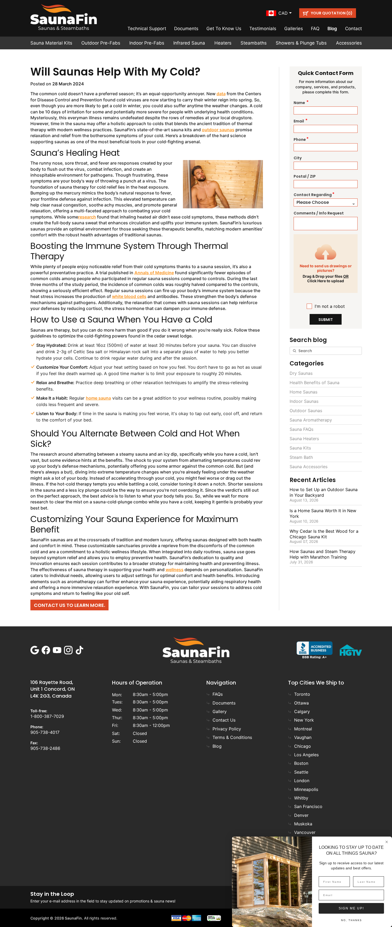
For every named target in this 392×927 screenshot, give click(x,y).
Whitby (301, 798)
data (221, 93)
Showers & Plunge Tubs (301, 43)
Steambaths (254, 43)
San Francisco (308, 806)
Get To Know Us (223, 28)
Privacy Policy (227, 728)
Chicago (302, 746)
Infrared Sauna (189, 43)
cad (283, 13)
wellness (174, 569)
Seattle (301, 772)
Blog (332, 28)
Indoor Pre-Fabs (146, 43)
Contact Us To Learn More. (69, 605)
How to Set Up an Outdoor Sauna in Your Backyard (324, 492)
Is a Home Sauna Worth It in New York (323, 513)
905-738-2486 (45, 748)
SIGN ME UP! (351, 908)
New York (304, 720)
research (87, 217)
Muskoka (303, 823)
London (301, 780)
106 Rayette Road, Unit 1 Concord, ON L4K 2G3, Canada (52, 689)
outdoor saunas (218, 129)
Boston (301, 763)
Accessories (349, 43)
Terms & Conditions (232, 737)
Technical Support (146, 28)
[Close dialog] (386, 842)
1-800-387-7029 (47, 716)
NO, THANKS (351, 920)
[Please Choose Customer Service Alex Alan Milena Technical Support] (326, 202)
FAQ (315, 28)
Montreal (303, 728)
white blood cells (129, 296)
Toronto (302, 694)
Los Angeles (306, 754)
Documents (186, 28)
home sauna (98, 398)
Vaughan (302, 737)
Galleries (293, 28)
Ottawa (301, 703)
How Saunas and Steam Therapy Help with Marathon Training (322, 554)
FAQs (218, 694)
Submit (325, 319)
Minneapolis (306, 789)
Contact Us (224, 720)
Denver (301, 815)
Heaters (222, 43)
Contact (353, 28)
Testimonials (262, 28)
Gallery (220, 711)
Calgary (302, 711)
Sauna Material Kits (51, 43)
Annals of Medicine (154, 272)
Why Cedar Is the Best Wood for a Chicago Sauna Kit (324, 533)
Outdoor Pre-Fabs (100, 43)
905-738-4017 (44, 732)
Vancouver (304, 832)
